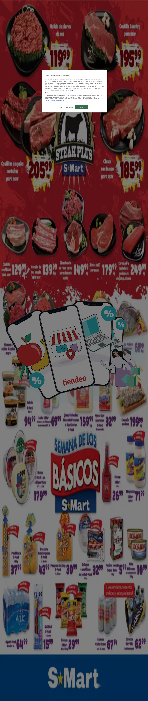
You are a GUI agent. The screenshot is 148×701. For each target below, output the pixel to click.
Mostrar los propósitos (66, 107)
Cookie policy (69, 90)
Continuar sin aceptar (100, 72)
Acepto (81, 107)
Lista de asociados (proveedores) (54, 100)
